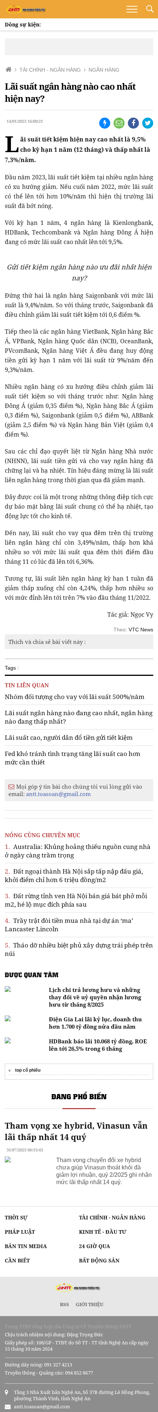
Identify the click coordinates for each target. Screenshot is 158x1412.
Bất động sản (99, 1260)
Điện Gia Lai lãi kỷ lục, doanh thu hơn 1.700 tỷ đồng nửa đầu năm (95, 1022)
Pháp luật (20, 1231)
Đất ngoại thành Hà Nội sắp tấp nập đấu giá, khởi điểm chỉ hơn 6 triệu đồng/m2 (74, 875)
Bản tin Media (26, 1246)
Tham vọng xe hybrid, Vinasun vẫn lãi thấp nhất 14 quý (76, 1131)
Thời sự (16, 1217)
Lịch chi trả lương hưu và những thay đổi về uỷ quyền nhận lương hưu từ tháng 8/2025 (95, 997)
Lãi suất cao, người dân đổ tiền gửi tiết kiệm (69, 737)
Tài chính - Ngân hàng (112, 1217)
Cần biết (17, 1260)
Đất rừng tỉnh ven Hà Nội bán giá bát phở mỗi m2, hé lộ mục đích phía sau (76, 900)
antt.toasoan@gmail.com (58, 794)
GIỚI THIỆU (90, 1304)
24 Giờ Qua (94, 1246)
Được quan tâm (31, 974)
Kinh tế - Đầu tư (102, 1231)
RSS (64, 1304)
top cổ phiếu (27, 1070)
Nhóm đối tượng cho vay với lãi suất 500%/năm (74, 696)
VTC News (141, 629)
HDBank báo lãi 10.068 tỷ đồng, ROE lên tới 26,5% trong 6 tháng (98, 1045)
